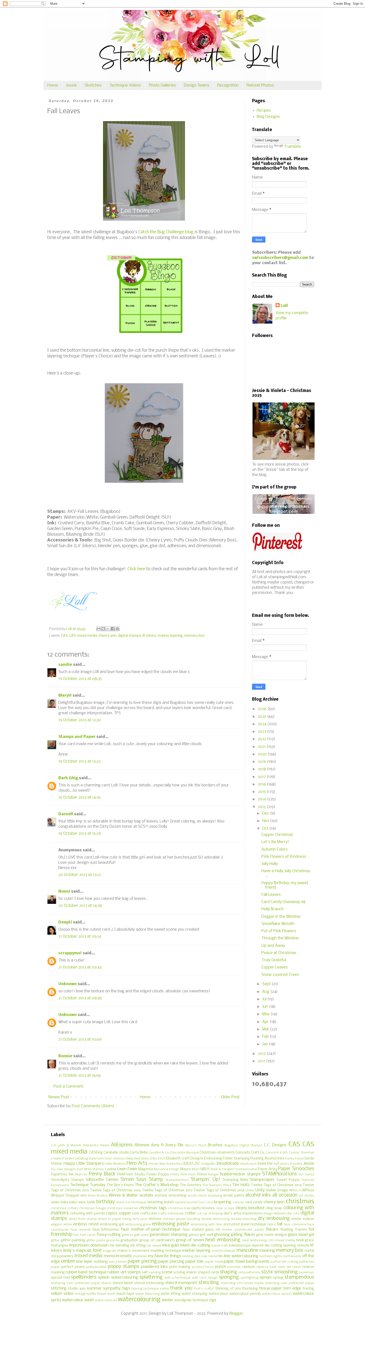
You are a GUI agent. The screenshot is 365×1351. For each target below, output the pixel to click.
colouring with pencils (87, 1213)
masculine (247, 1250)
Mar (266, 1029)
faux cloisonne (295, 1224)
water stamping (195, 1294)
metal (309, 1251)
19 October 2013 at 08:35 (80, 679)
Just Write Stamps (90, 1169)
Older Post (230, 1097)
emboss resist (86, 1224)
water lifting (171, 1294)
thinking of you (228, 1289)
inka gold (170, 1245)
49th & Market (69, 1145)
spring (278, 1278)
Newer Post (58, 1097)
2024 (262, 724)
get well (206, 1235)
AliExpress (122, 1145)
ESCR (161, 1158)
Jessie (71, 85)
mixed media (88, 1256)
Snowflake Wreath (277, 924)
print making (179, 1267)
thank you (181, 1288)
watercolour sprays (277, 1294)
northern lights (270, 1256)
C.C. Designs (275, 1145)
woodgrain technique (191, 1300)
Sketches (93, 85)
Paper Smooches (296, 1168)
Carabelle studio (116, 1153)
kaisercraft (220, 1245)
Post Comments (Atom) (93, 1106)
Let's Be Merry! (275, 842)
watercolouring (139, 1299)
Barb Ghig (68, 778)
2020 (263, 754)
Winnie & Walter (123, 1195)
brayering (222, 1202)
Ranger (213, 1174)
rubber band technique (86, 1272)
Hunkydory (174, 1163)
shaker (191, 1272)
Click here (136, 569)
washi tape (125, 1294)
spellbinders (83, 1277)
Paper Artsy (267, 1169)
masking (267, 1251)
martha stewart (224, 1251)
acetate (146, 1195)
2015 (262, 792)
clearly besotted (250, 1208)
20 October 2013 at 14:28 (80, 906)
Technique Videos (125, 85)
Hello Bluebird (115, 1163)
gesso (194, 1235)
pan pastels (118, 1261)
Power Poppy (157, 1174)
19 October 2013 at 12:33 (79, 761)
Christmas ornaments (217, 1153)
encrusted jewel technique (244, 1224)
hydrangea (59, 1246)
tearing (137, 1288)
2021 (262, 747)
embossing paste (170, 1224)
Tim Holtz (241, 1185)
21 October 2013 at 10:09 (80, 1039)
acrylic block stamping (204, 1195)
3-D (53, 1145)
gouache (112, 1240)
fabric (271, 1224)
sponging (229, 1277)
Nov (266, 821)
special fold (60, 1278)
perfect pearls (72, 1267)
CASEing (96, 1153)
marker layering (170, 636)
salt (145, 1272)
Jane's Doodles (291, 1163)
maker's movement (133, 1251)
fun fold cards (85, 1235)
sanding (155, 1272)
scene (167, 1272)
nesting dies (191, 1256)
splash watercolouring (118, 1277)
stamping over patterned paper (75, 1283)
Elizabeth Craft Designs (184, 1158)
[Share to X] (108, 628)
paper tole (194, 1261)
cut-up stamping (210, 1213)
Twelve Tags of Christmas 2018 (219, 1190)
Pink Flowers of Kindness (283, 857)
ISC (197, 1164)
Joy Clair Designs (63, 1169)
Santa (309, 1174)
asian (55, 1202)
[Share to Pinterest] (117, 628)
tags (126, 1288)
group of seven (190, 1240)
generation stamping (168, 1235)
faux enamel (81, 1229)
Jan (265, 1044)
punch (220, 1267)
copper (125, 1213)
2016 (262, 784)
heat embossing (222, 1240)
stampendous (299, 1277)
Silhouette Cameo (102, 1180)
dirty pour (140, 1219)
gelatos (127, 1235)
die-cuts (293, 1213)
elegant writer (61, 1224)
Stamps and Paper (76, 737)
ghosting (222, 1235)
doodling (193, 1219)
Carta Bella (138, 1153)
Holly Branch (272, 909)
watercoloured (106, 1300)
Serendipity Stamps (67, 1180)
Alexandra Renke (96, 1145)
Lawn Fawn (127, 1169)
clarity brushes (203, 1208)
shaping (228, 1272)
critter (190, 1213)
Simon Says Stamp (141, 1179)
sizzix (267, 1272)
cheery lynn (107, 636)
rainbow (248, 1267)
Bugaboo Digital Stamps (243, 1145)
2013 (262, 807)
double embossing (215, 1219)
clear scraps (225, 1208)
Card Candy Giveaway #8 (283, 902)
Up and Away (273, 946)
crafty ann (148, 1213)
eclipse (308, 1219)
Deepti (65, 922)
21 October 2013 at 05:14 (79, 936)
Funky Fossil (294, 1158)
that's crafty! (204, 1288)
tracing (308, 1289)
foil (311, 1229)
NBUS (205, 1169)
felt (218, 1229)
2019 (262, 762)
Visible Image (277, 1190)
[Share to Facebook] (112, 628)
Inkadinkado (228, 1163)
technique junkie (156, 1288)
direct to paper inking (114, 1219)
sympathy (112, 1288)
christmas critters (64, 1208)
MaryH (65, 695)
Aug (266, 992)
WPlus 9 (295, 1190)
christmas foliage (92, 1208)
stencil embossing (149, 1283)
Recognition (228, 85)
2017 (262, 777)
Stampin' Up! (205, 1179)
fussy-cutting (109, 1235)
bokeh (169, 1202)
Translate (292, 147)
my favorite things (164, 1256)
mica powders (62, 1256)
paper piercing (171, 1261)
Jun (265, 1007)
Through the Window (280, 938)
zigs (212, 1300)
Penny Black (102, 1174)
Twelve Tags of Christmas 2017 (167, 1190)
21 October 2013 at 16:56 (79, 1075)
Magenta (145, 1169)
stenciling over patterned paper (289, 1283)
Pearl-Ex (81, 1174)
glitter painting (73, 1240)
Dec (266, 813)
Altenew (142, 1145)
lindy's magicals (77, 1251)
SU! (301, 1174)
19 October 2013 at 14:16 (79, 797)
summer (94, 1288)
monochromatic (118, 1256)
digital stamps (129, 636)
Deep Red (133, 1158)
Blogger (236, 1313)
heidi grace (305, 1240)
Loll (284, 306)
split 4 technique (177, 1277)
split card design (205, 1277)
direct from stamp (83, 1219)
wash (111, 1294)
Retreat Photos (260, 85)
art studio (306, 1195)
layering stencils (296, 1246)
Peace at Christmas (278, 953)
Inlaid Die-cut (268, 1164)
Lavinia (110, 1169)
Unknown (67, 984)
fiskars (272, 1229)
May (266, 1014)
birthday (105, 1202)
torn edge (292, 1288)
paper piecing (142, 1261)
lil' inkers (149, 636)
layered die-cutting (267, 1246)
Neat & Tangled (222, 1169)
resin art (284, 1267)
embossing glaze (138, 1224)
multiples (140, 1256)
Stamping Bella (235, 1180)
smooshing (286, 1272)
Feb (266, 1037)
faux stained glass (198, 1230)
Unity (260, 1190)
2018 (262, 769)
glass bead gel (301, 1235)
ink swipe (154, 1245)
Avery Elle (174, 1145)
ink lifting (138, 1246)
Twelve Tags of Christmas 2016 (115, 1190)
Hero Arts (137, 1163)
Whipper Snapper (65, 1196)
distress (155, 1219)
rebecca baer (266, 1267)
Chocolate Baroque (184, 1152)
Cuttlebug (80, 1158)
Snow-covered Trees (280, 975)
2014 (262, 799)
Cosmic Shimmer (301, 1152)
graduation (129, 1240)
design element (274, 1213)
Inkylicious (248, 1163)
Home (52, 85)
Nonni (64, 891)
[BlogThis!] (103, 628)
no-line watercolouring (238, 1256)
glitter (55, 1240)
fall (279, 1224)
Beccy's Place (195, 1145)
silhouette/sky (249, 1272)
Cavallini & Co (158, 1152)
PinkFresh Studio (131, 1174)
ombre (68, 1261)
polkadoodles (96, 1267)
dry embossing (274, 1218)
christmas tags (152, 1208)
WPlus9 (308, 1190)
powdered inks (154, 1267)
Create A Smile (62, 1158)
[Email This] (98, 628)
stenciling (208, 1282)
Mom (196, 1169)
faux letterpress (105, 1230)
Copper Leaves (274, 967)
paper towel (214, 1261)
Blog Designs (268, 117)
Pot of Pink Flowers (278, 931)
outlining (101, 1262)
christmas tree (179, 1208)
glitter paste (95, 1240)
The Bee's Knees (120, 1185)
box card (206, 1202)
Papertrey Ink (62, 1174)
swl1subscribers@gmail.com (280, 258)
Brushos (215, 1145)
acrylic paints (233, 1196)
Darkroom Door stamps (107, 1158)
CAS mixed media (83, 636)
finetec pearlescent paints (243, 1229)
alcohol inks (258, 1195)
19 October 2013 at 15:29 (79, 833)
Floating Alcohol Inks (267, 1158)
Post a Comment (68, 1086)
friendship (62, 1234)
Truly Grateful (273, 960)
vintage (80, 1294)
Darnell (65, 814)
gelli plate (141, 1235)
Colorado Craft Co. (250, 1153)
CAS (64, 636)
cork (135, 1213)
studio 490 (77, 1289)
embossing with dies (206, 1224)
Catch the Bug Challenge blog (165, 232)
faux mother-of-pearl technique (150, 1229)
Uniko (250, 1190)
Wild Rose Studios (94, 1195)
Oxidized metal (246, 1169)
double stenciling (244, 1219)
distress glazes (174, 1219)
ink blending (119, 1246)
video (68, 1294)
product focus (203, 1267)
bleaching (155, 1202)
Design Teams (196, 85)
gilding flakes (243, 1235)
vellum (56, 1294)
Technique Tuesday (87, 1185)
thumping (250, 1289)
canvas (238, 1202)
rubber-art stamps (124, 1272)
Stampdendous (177, 1180)
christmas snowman (122, 1208)
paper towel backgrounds (246, 1261)
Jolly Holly (269, 864)
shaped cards (208, 1272)
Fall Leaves (271, 895)
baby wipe (77, 1202)
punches (234, 1267)
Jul (264, 999)
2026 (262, 709)
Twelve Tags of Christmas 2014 (276, 1185)
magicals (109, 1251)
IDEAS (188, 1164)
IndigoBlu (208, 1163)
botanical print (186, 1202)
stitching (59, 1288)
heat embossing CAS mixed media (268, 1240)
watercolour (218, 1294)
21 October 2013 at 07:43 (80, 967)
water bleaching (147, 1294)
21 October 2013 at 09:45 (80, 998)
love (97, 1250)
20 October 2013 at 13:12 (79, 875)
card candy (254, 1202)
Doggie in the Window (280, 917)
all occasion (284, 1195)
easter (296, 1219)
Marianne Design (167, 1169)
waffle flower (96, 1294)
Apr (266, 1022)
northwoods (292, 1256)
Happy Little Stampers (84, 1163)
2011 (262, 1061)
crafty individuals (171, 1213)
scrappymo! (70, 953)
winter (167, 1300)
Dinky (145, 1158)
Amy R (157, 1145)
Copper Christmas (277, 835)
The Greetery (190, 1185)
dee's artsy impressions (243, 1213)
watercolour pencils (245, 1294)
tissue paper (270, 1288)
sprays (266, 1277)
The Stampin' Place (216, 1185)
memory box (194, 636)
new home (209, 1256)
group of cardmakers (157, 1240)
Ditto (153, 1158)
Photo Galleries (162, 85)
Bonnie (65, 1056)
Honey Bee (157, 1163)
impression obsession (88, 1245)
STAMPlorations (279, 1174)
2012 (262, 1054)
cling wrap (274, 1208)
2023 (262, 731)
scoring (179, 1272)
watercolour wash (78, 1300)
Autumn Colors (274, 849)
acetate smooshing (170, 1196)
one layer (84, 1261)
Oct (265, 828)
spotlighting (249, 1277)
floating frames (293, 1230)
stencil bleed (122, 1283)
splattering (151, 1277)
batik (91, 1202)
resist (296, 1267)
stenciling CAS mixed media (242, 1283)
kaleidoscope (240, 1246)
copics (111, 1213)
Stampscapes (262, 1180)
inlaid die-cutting (195, 1245)
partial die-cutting (284, 1261)
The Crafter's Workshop (156, 1185)
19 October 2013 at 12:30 (79, 720)
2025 (262, 717)
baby (64, 1202)
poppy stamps (123, 1266)
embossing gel (112, 1224)
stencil (106, 1283)
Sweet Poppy (288, 1180)
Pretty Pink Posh (183, 1174)
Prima (202, 1174)
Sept (267, 984)
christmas (300, 1201)
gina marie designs (271, 1235)
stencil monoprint (181, 1283)
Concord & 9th (277, 1152)
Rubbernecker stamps (240, 1174)
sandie (65, 665)
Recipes (264, 110)
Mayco (185, 1169)
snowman (306, 1272)
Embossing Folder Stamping (227, 1158)
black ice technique (131, 1202)
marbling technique (165, 1251)
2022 (262, 739)
